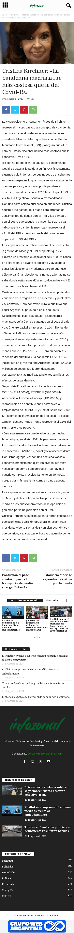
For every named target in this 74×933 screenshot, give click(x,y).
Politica (14, 15)
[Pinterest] (24, 110)
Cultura (6, 896)
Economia (8, 884)
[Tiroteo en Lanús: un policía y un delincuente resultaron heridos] (12, 831)
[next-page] (39, 637)
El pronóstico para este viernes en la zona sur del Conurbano (36, 697)
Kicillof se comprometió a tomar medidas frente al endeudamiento (11, 625)
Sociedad (7, 860)
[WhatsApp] (33, 110)
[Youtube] (49, 761)
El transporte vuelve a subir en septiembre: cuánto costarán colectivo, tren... (46, 791)
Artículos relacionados (25, 600)
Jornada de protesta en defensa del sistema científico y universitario (37, 625)
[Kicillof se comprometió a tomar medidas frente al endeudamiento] (13, 612)
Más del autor (55, 600)
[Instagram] (33, 761)
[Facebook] (6, 110)
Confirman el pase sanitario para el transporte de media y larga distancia (17, 581)
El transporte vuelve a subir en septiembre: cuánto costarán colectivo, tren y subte (35, 657)
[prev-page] (35, 637)
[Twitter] (15, 110)
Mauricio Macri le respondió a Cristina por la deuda (56, 579)
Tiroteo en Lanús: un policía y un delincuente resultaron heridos (33, 685)
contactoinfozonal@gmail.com (45, 753)
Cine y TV (7, 890)
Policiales (7, 866)
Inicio (4, 15)
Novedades (9, 872)
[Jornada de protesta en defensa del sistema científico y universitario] (37, 612)
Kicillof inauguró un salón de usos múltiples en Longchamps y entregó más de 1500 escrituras (59, 625)
